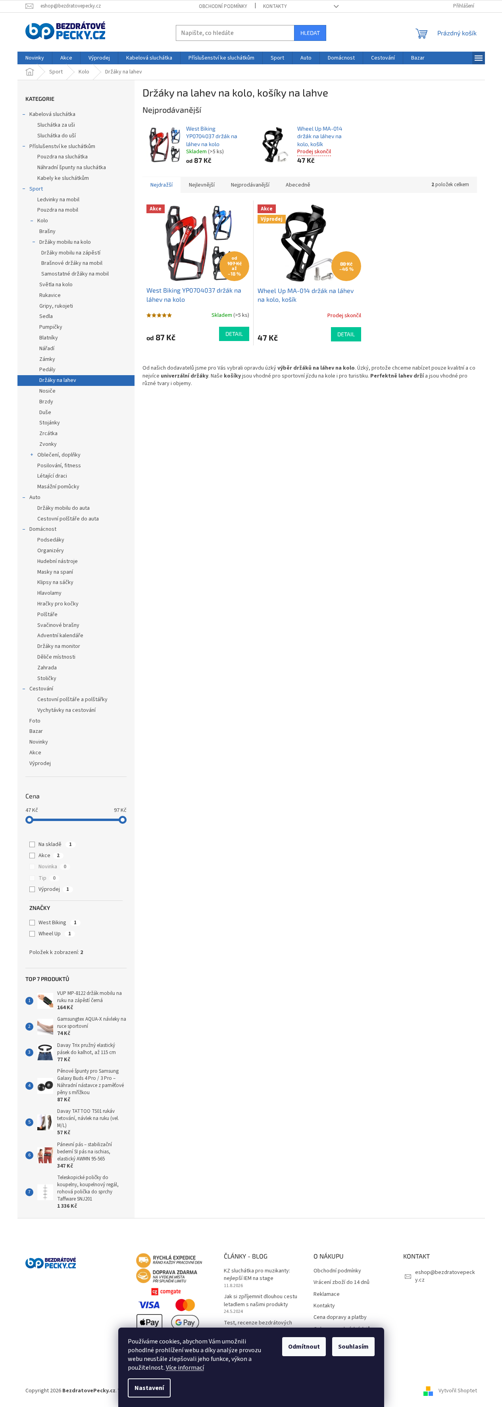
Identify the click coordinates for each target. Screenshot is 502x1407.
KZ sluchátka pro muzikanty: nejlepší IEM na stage (257, 1274)
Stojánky (49, 423)
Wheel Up (54, 934)
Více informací (185, 1367)
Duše (45, 412)
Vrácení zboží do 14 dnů (341, 1282)
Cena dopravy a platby (340, 1317)
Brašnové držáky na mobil (71, 263)
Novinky (38, 742)
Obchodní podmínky (223, 6)
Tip (47, 878)
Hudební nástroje (57, 561)
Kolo (42, 221)
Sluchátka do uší (56, 136)
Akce (35, 753)
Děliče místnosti (56, 657)
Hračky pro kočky (58, 604)
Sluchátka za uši (56, 125)
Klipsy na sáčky (55, 582)
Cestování (41, 689)
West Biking (57, 923)
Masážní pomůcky (58, 487)
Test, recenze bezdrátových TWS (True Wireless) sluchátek (260, 1326)
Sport (36, 189)
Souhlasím (353, 1346)
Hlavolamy (49, 593)
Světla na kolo (56, 285)
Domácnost (42, 529)
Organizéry (50, 551)
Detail (234, 333)
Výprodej (40, 763)
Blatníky (48, 338)
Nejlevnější (202, 185)
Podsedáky (50, 540)
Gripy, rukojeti (56, 306)
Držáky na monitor (58, 646)
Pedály (47, 370)
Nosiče (47, 391)
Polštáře (47, 615)
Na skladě (55, 844)
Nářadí (46, 349)
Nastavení (149, 1388)
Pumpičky (50, 327)
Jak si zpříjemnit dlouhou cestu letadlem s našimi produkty (260, 1300)
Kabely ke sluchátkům (63, 178)
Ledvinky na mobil (58, 200)
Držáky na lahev (57, 380)
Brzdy (46, 402)
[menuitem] (34, 58)
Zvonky (48, 444)
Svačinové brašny (58, 625)
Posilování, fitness (59, 466)
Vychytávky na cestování (66, 710)
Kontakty (275, 6)
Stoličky (46, 678)
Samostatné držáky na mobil (75, 274)
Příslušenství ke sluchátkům (62, 146)
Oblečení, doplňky (59, 455)
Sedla (46, 316)
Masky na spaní (55, 572)
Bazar (36, 731)
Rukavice (50, 295)
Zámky (47, 359)
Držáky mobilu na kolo (65, 242)
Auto (34, 497)
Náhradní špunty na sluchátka (71, 168)
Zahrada (47, 668)
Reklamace (327, 1294)
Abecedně (298, 185)
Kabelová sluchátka (52, 114)
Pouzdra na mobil (57, 210)
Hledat (310, 32)
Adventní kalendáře (60, 636)
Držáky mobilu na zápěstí (70, 253)
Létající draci (52, 476)
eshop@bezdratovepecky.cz (445, 1276)
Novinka (52, 867)
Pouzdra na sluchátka (62, 157)
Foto (34, 721)
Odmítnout (304, 1346)
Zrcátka (48, 434)
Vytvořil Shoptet (458, 1391)
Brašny (47, 231)
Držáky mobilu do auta (63, 508)
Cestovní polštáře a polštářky (72, 700)
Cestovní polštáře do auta (68, 519)
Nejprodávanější (250, 185)
